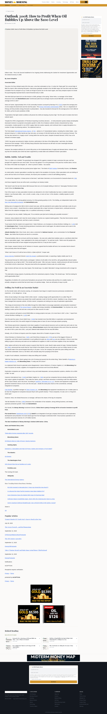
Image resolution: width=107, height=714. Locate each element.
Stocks (52, 2)
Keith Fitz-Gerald (31, 256)
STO (29, 413)
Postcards (23, 535)
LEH (73, 224)
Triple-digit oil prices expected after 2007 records (19, 433)
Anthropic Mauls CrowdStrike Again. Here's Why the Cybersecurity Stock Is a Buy (31, 499)
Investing (58, 2)
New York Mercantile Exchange (14, 202)
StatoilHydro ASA (21, 413)
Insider (84, 2)
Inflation (13, 535)
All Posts (72, 2)
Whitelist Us (82, 698)
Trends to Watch (45, 2)
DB (75, 178)
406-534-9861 (8, 698)
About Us (57, 694)
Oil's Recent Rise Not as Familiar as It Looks (18, 464)
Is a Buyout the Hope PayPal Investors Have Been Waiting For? (25, 491)
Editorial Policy (58, 698)
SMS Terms (96, 30)
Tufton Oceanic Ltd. (31, 389)
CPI (6, 535)
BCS (60, 104)
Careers (56, 696)
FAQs (81, 694)
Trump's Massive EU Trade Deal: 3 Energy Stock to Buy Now (23, 519)
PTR (50, 337)
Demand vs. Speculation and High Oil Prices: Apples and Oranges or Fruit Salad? (28, 448)
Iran (54, 339)
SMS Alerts (57, 704)
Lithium (18, 535)
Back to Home (10, 11)
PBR (9, 347)
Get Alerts (91, 35)
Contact (56, 706)
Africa (48, 339)
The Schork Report (25, 307)
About (77, 2)
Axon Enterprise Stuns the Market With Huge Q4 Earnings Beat (25, 495)
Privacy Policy (90, 30)
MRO (23, 401)
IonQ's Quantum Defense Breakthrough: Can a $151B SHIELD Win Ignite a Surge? (31, 503)
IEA (34, 131)
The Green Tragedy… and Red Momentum (18, 527)
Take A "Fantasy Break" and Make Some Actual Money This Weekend (26, 550)
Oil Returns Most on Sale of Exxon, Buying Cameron (20, 441)
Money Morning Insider (60, 702)
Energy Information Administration (49, 107)
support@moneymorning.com (20, 698)
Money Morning (9, 256)
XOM (33, 319)
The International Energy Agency (14, 479)
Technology (65, 2)
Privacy (7, 573)
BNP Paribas (53, 168)
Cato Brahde (8, 389)
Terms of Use (83, 696)
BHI (42, 377)
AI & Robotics (14, 5)
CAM (24, 377)
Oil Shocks (8, 456)
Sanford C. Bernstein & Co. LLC (44, 381)
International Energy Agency (23, 131)
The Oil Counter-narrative (13, 539)
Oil (5, 510)
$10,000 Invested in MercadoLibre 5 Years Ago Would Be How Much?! (27, 487)
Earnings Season (22, 5)
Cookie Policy (83, 702)
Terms (12, 573)
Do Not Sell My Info (84, 704)
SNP (27, 337)
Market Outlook (30, 5)
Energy (9, 535)
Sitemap (81, 706)
